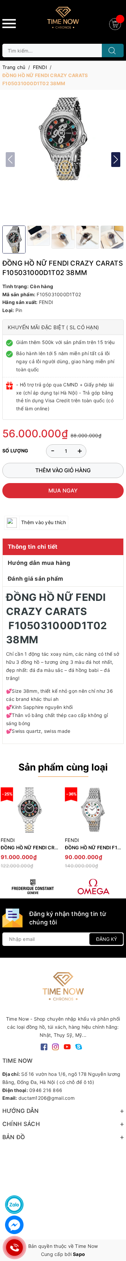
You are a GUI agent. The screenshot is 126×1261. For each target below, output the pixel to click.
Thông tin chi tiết (33, 546)
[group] (63, 139)
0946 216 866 (45, 1090)
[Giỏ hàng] (116, 23)
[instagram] (55, 1046)
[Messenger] (14, 1225)
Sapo (79, 1254)
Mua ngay (63, 490)
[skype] (78, 1046)
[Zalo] (14, 1204)
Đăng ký (106, 939)
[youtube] (67, 1046)
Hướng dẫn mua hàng (39, 562)
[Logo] (63, 20)
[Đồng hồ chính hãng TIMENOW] (32, 886)
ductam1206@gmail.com (46, 1098)
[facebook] (44, 1046)
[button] (115, 159)
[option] (93, 831)
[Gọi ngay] (14, 1247)
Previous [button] (7, 831)
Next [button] (118, 831)
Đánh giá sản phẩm (35, 578)
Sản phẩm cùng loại (63, 767)
